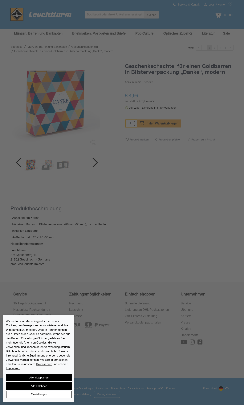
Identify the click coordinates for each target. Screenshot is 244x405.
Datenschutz (44, 364)
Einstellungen (39, 394)
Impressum (13, 368)
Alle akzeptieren (39, 377)
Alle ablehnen (39, 385)
